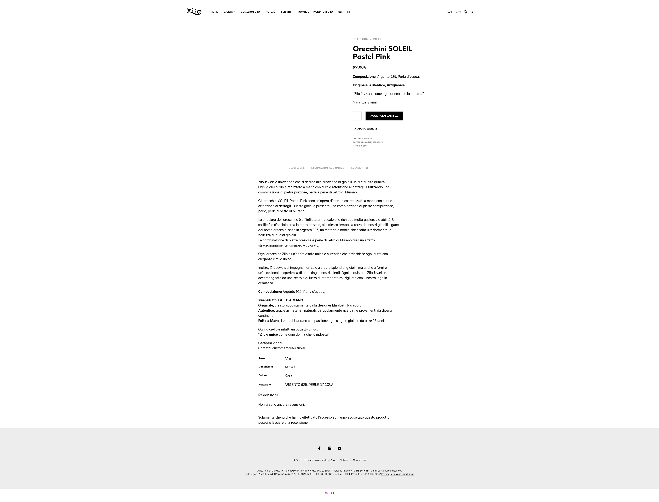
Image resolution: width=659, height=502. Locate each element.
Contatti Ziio (360, 460)
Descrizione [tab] (297, 168)
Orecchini (377, 39)
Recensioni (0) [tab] (359, 168)
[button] (449, 12)
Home (214, 12)
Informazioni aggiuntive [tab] (327, 168)
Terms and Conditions (402, 474)
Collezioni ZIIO (250, 12)
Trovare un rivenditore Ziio (314, 12)
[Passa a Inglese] (340, 12)
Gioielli (228, 12)
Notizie (270, 12)
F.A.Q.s (295, 460)
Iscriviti (285, 12)
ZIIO (365, 146)
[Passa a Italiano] (333, 492)
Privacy (385, 474)
